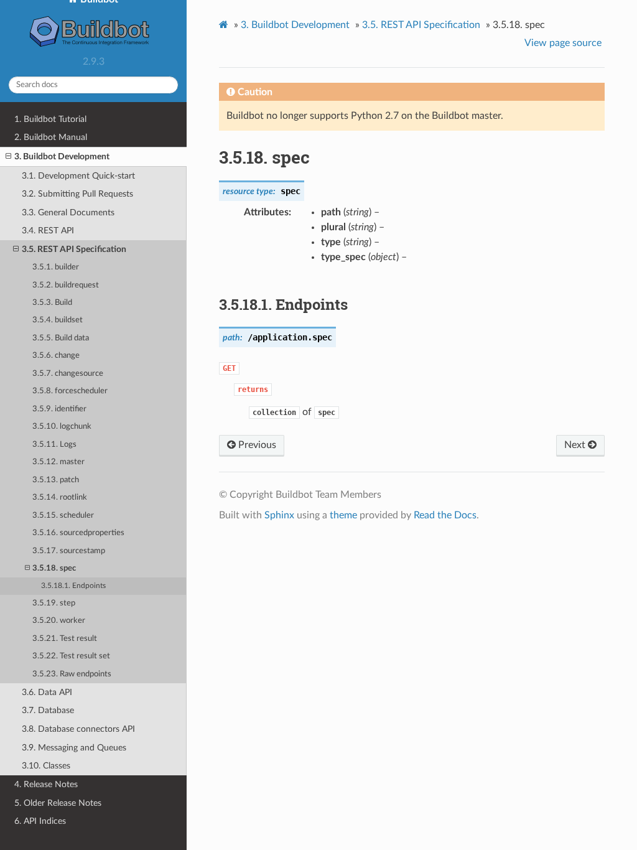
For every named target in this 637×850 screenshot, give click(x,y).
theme (343, 515)
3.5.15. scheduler (63, 515)
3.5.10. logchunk (61, 427)
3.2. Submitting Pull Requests (77, 193)
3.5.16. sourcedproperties (78, 533)
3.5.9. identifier (59, 409)
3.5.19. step (53, 603)
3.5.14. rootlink (59, 497)
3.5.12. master (58, 462)
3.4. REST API (48, 230)
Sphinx (279, 515)
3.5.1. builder (55, 267)
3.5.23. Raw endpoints (71, 674)
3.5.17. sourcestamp (68, 551)
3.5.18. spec (54, 568)
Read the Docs (445, 515)
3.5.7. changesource (67, 374)
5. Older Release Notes (57, 803)
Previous (256, 445)
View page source (563, 43)
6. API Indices (40, 821)
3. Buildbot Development (61, 156)
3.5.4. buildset (57, 320)
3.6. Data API (47, 692)
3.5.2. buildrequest (65, 285)
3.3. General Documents (68, 212)
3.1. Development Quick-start (78, 175)
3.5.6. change (56, 356)
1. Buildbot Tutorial (50, 119)
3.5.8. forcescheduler (70, 391)
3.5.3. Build (52, 303)
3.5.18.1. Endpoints (73, 585)
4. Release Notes (46, 784)
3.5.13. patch (55, 480)
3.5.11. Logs (54, 445)
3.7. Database (48, 710)
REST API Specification (421, 25)
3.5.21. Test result (64, 639)
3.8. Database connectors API (78, 729)
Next (576, 445)
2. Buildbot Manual (50, 137)
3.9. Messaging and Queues (74, 747)
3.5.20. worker (58, 621)
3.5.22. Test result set (71, 656)
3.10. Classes (46, 765)
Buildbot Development (295, 25)
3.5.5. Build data (60, 338)
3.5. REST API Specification (74, 249)
